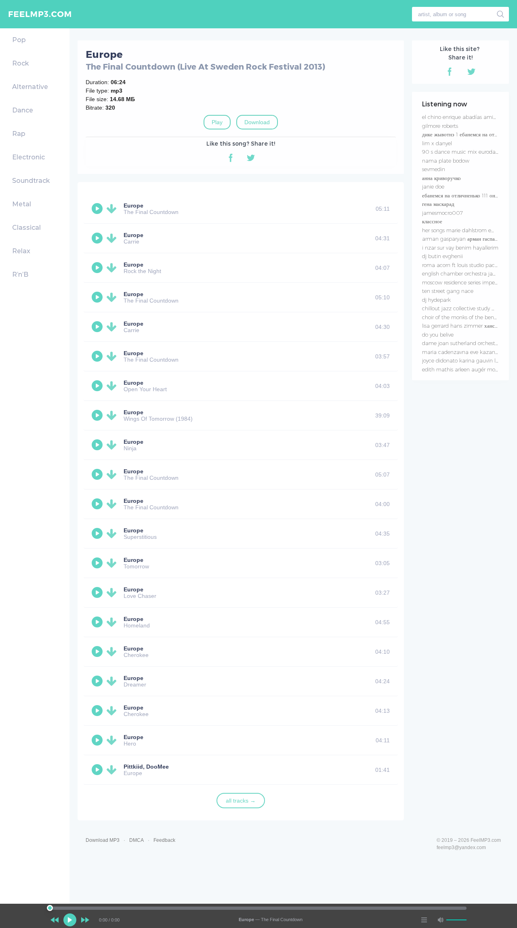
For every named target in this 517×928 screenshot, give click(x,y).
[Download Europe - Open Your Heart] (113, 385)
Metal (21, 204)
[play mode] (424, 920)
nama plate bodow (445, 160)
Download (257, 122)
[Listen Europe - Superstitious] (98, 533)
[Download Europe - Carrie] (113, 238)
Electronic (28, 157)
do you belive (438, 334)
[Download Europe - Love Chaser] (113, 592)
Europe (133, 205)
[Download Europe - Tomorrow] (113, 563)
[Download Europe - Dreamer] (113, 681)
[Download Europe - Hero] (113, 740)
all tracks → (241, 800)
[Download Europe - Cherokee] (113, 651)
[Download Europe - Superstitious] (113, 533)
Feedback (164, 840)
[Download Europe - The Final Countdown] (113, 208)
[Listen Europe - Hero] (98, 740)
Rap (18, 134)
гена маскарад (438, 204)
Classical (26, 227)
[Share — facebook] (231, 158)
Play (217, 122)
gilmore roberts (440, 126)
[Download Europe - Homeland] (113, 622)
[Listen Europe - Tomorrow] (98, 563)
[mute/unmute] (440, 920)
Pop (19, 40)
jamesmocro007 (442, 213)
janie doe (433, 186)
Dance (22, 110)
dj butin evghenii (442, 256)
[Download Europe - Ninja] (113, 445)
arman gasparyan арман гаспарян (462, 238)
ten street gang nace (447, 291)
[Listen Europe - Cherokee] (98, 651)
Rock (20, 63)
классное (432, 221)
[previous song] (54, 920)
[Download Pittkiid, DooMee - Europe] (113, 769)
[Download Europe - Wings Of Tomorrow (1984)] (113, 415)
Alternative (30, 87)
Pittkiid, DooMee (146, 766)
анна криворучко (441, 178)
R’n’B (20, 274)
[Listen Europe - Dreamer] (98, 681)
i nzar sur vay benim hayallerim (460, 247)
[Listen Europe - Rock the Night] (98, 267)
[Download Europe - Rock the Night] (113, 267)
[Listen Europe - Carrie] (98, 238)
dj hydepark (436, 300)
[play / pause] (69, 919)
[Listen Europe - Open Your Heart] (98, 385)
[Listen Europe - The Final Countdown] (98, 208)
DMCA (136, 840)
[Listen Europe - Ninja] (98, 445)
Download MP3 (103, 840)
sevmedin (433, 169)
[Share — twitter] (251, 158)
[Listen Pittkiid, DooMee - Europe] (98, 769)
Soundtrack (31, 180)
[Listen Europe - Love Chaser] (98, 592)
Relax (21, 251)
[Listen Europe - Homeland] (98, 622)
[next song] (85, 920)
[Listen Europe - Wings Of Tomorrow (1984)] (98, 415)
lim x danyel (437, 143)
